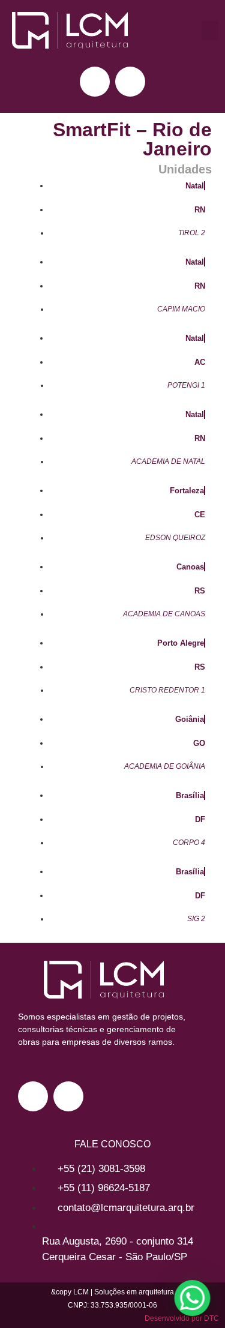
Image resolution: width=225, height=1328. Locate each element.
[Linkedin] (130, 82)
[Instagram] (95, 82)
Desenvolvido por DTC (182, 1318)
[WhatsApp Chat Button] (190, 1298)
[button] (210, 30)
